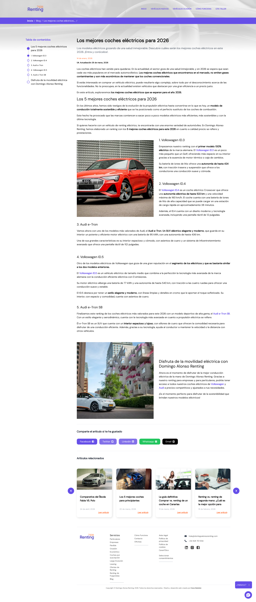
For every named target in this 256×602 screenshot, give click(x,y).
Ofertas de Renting (114, 568)
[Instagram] (192, 547)
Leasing (113, 564)
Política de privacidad (163, 539)
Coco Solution (196, 588)
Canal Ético (164, 550)
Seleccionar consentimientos (166, 556)
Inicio (144, 9)
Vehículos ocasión (182, 9)
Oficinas (137, 541)
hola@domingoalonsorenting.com (203, 536)
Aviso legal (163, 535)
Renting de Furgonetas (114, 574)
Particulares (115, 539)
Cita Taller (221, 9)
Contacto (138, 538)
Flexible (113, 545)
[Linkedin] (186, 547)
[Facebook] (198, 547)
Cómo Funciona (203, 9)
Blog (111, 579)
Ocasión (113, 548)
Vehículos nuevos (160, 9)
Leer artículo (103, 512)
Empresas (114, 542)
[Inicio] (35, 9)
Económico (114, 552)
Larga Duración (116, 561)
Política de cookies (163, 545)
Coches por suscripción (115, 556)
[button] (248, 595)
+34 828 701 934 (196, 541)
